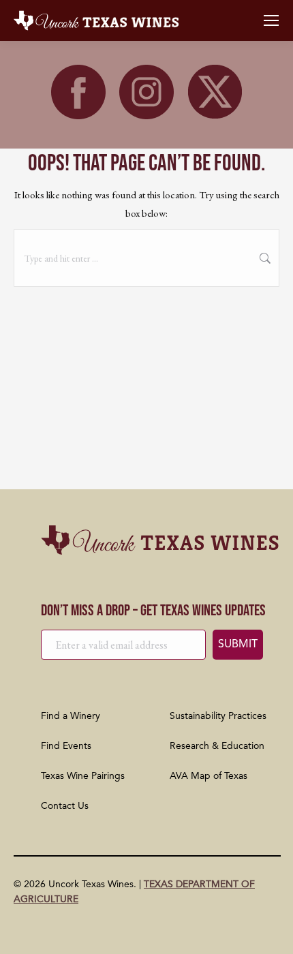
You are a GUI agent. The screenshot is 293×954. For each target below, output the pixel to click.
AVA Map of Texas (208, 776)
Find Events (66, 746)
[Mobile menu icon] (271, 20)
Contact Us (65, 806)
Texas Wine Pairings (83, 776)
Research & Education (217, 746)
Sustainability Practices (218, 716)
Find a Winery (70, 716)
